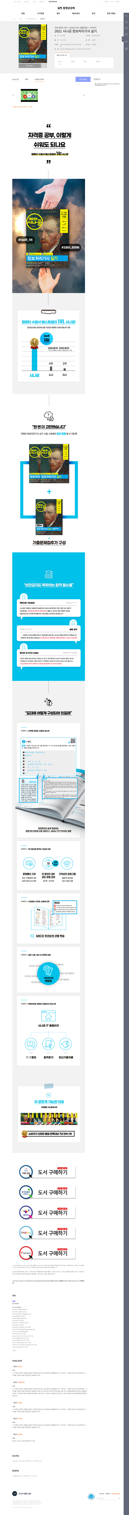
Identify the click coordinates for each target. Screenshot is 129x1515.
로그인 (112, 1)
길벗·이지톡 (17, 1)
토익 (93, 13)
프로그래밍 (111, 13)
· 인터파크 (97, 61)
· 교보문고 (72, 61)
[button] (44, 65)
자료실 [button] (84, 79)
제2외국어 (76, 13)
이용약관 (107, 1494)
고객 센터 (106, 1)
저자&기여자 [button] (39, 79)
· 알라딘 (85, 61)
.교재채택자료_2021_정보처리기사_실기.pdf (24, 1476)
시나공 (34, 1)
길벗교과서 (42, 1)
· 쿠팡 (59, 64)
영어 (58, 13)
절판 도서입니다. (62, 55)
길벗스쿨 (26, 1)
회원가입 (117, 1)
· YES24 (59, 61)
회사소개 (101, 1494)
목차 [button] (26, 79)
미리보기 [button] (31, 66)
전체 (23, 13)
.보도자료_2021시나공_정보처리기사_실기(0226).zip (27, 1461)
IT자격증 (40, 13)
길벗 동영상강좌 (53, 1)
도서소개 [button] (15, 79)
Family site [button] (100, 1498)
